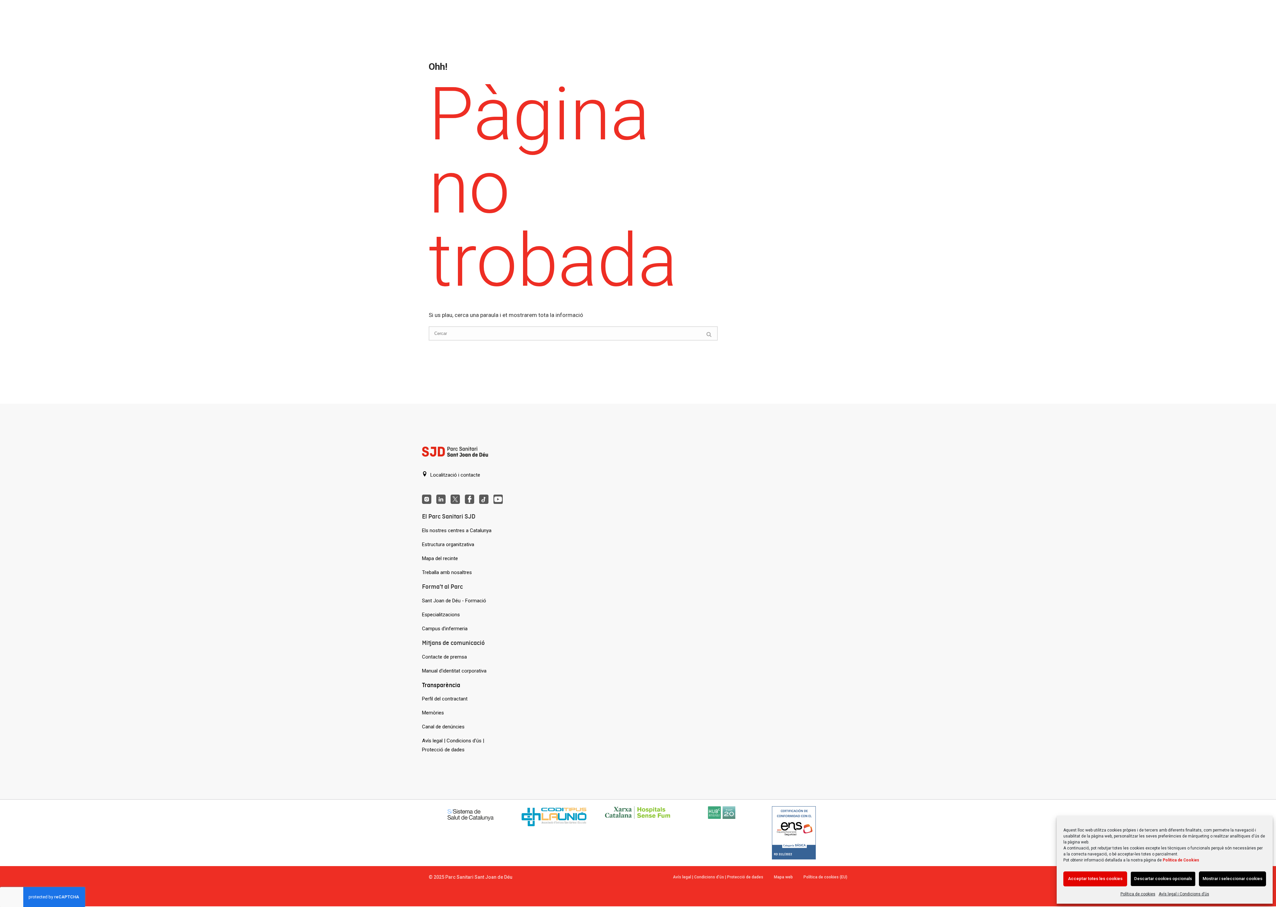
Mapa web (783, 877)
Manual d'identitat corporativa (454, 671)
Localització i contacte (454, 475)
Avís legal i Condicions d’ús (1184, 894)
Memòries (433, 713)
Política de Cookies (1181, 860)
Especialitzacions (441, 615)
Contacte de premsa (444, 657)
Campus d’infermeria (445, 629)
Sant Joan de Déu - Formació (454, 601)
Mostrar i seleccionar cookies (1232, 878)
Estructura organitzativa (448, 544)
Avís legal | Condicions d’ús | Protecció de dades (718, 877)
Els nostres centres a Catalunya (456, 530)
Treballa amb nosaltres (447, 572)
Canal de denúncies (443, 727)
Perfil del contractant (445, 699)
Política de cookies (1137, 894)
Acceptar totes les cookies (1095, 878)
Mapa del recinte (440, 558)
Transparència (441, 685)
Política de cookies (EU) (825, 877)
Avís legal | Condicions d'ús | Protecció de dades (453, 745)
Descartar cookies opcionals (1163, 878)
